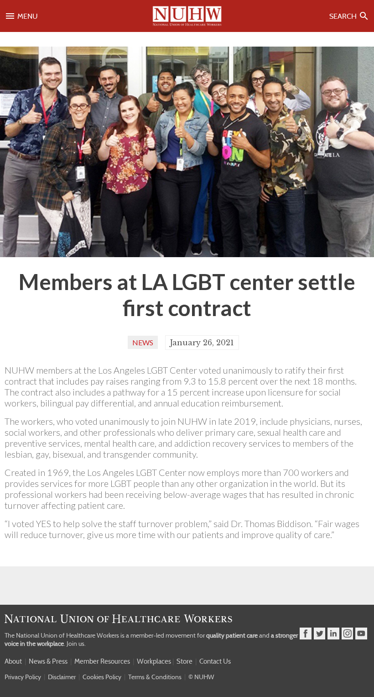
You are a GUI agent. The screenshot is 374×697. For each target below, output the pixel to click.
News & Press (48, 661)
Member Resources (102, 661)
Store (184, 661)
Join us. (76, 643)
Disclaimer (62, 677)
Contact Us (215, 661)
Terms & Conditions (155, 677)
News (142, 342)
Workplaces (154, 661)
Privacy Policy (23, 677)
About (13, 661)
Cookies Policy (102, 677)
